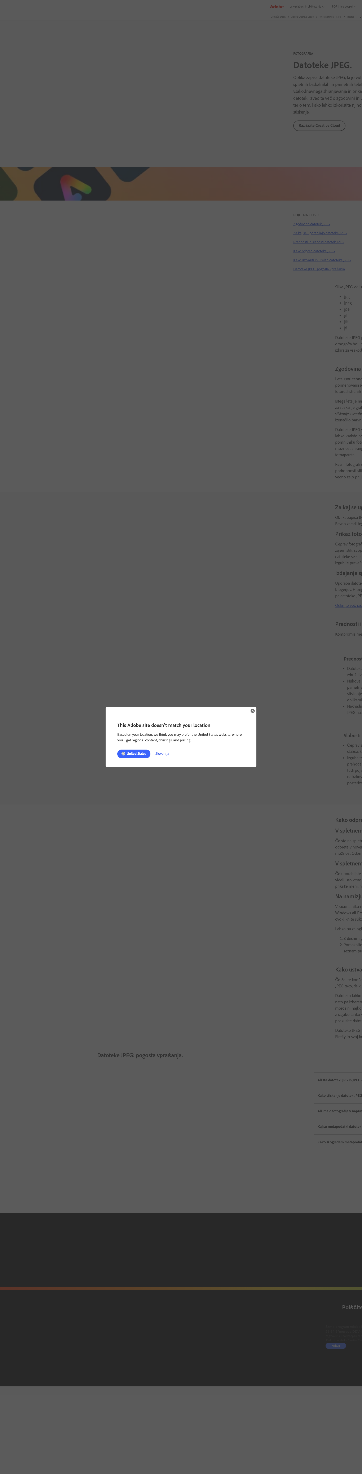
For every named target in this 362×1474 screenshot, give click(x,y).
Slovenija (162, 753)
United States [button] (136, 753)
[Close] (252, 711)
